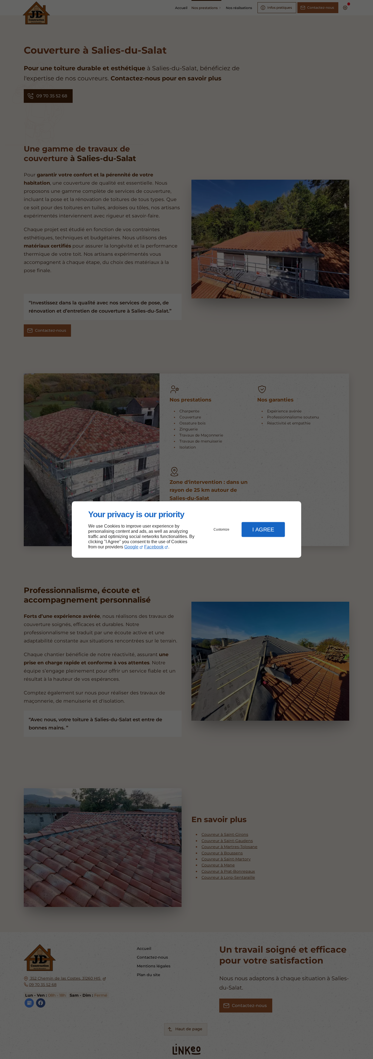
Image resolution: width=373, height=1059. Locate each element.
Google (131, 547)
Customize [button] (221, 529)
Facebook (154, 547)
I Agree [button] (263, 529)
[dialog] (186, 529)
